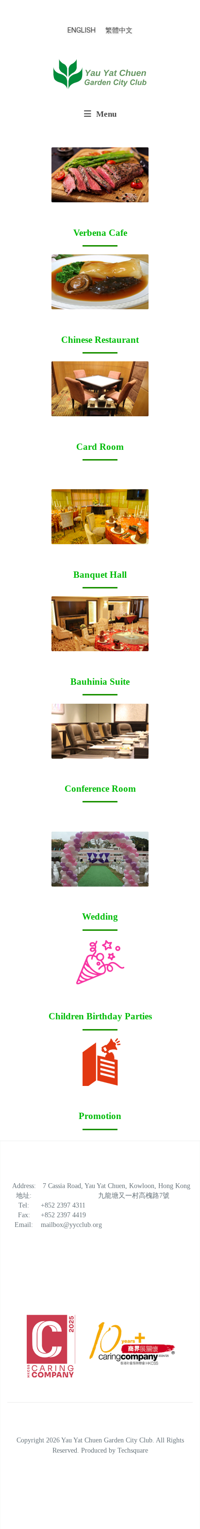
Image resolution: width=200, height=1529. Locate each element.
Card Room (100, 447)
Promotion (100, 1116)
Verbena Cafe (100, 233)
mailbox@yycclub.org (71, 1224)
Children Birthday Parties (100, 1016)
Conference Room (100, 788)
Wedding (100, 916)
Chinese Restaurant (100, 340)
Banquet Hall (100, 574)
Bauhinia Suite (100, 681)
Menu (105, 114)
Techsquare (132, 1450)
